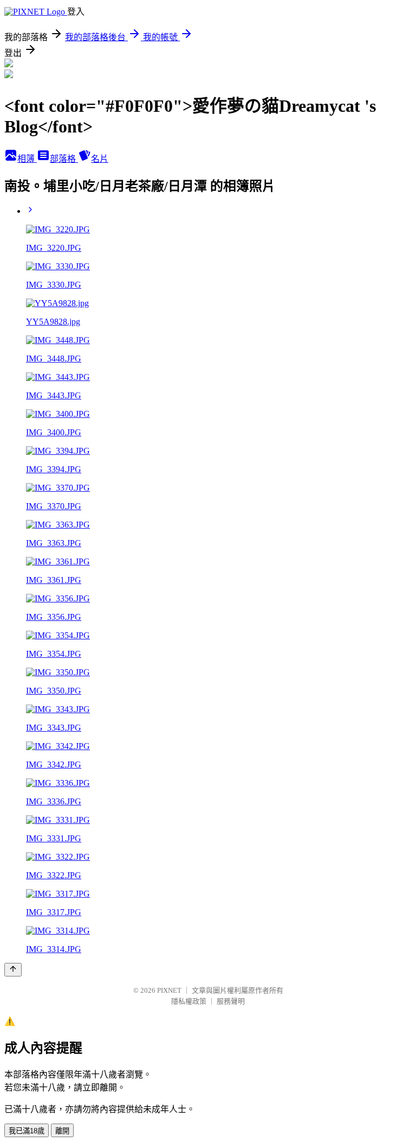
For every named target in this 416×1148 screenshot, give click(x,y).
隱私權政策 (188, 1001)
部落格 (64, 158)
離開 (62, 1131)
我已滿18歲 (26, 1131)
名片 (99, 158)
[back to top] (13, 969)
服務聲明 (231, 1001)
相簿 (27, 158)
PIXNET (169, 990)
